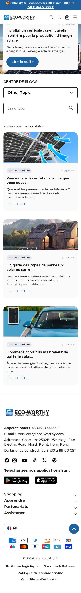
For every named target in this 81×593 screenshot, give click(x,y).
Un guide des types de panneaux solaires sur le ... (35, 267)
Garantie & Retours (59, 566)
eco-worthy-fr (47, 558)
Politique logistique (22, 566)
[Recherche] (51, 17)
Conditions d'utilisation (40, 579)
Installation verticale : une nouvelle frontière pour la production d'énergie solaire (39, 35)
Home (8, 126)
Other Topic (19, 92)
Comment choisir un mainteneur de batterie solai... (37, 354)
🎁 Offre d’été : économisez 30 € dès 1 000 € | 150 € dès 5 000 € (40, 5)
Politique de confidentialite (40, 573)
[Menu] (75, 17)
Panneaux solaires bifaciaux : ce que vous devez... (38, 180)
